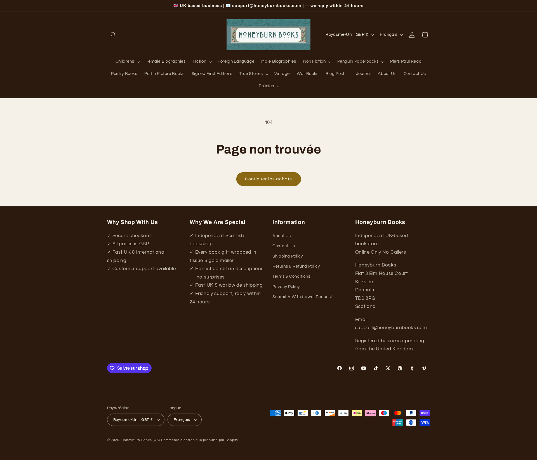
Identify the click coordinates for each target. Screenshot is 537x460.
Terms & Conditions (291, 276)
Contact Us (283, 246)
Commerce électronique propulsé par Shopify (199, 440)
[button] (113, 34)
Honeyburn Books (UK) (140, 440)
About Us (281, 236)
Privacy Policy (286, 287)
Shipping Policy (287, 256)
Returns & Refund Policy (296, 266)
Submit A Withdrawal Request (302, 297)
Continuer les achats (268, 179)
